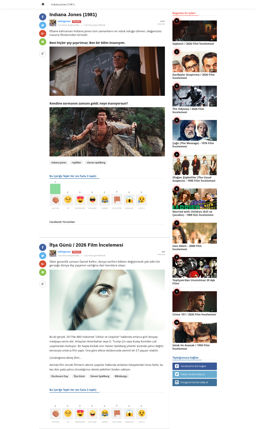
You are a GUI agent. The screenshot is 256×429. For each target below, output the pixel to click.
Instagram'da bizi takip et (194, 382)
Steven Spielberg (99, 376)
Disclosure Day (59, 376)
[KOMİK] (104, 200)
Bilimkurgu (121, 376)
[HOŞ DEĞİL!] (116, 199)
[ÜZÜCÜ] (141, 200)
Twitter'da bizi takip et (192, 374)
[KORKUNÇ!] (129, 200)
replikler (76, 162)
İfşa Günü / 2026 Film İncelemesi (86, 245)
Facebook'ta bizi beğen (193, 366)
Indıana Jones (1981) (73, 14)
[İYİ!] (67, 200)
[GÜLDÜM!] (92, 200)
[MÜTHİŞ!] (55, 200)
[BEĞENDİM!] (79, 200)
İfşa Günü (79, 376)
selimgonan (64, 21)
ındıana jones (58, 162)
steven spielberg (96, 162)
